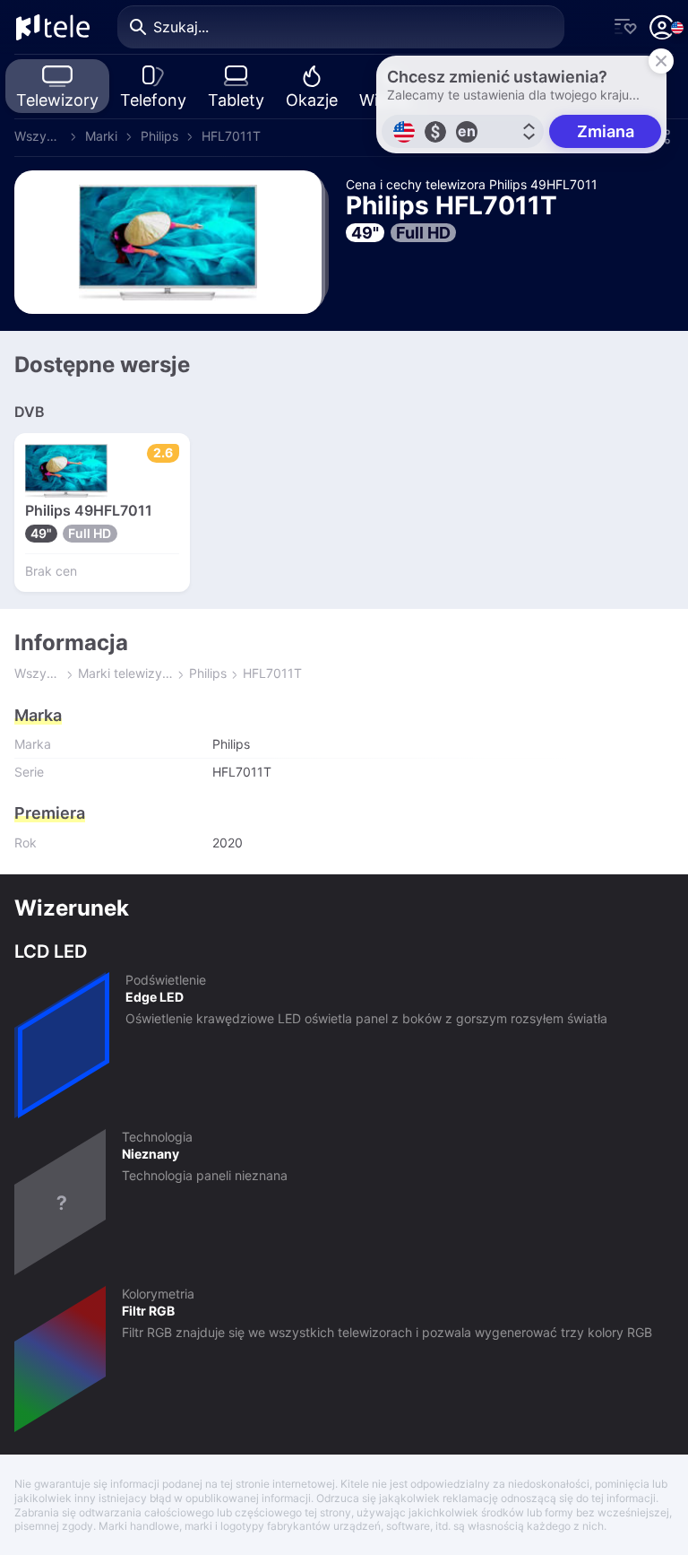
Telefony (153, 100)
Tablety (236, 100)
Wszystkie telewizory (38, 135)
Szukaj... (181, 27)
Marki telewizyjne (125, 673)
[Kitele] (53, 26)
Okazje (312, 100)
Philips (159, 135)
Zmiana (605, 131)
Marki (101, 135)
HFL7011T (231, 135)
